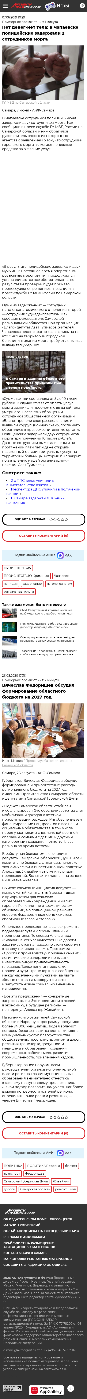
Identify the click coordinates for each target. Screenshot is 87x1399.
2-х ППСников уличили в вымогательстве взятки (30, 483)
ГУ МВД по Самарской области (26, 102)
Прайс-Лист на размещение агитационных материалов (29, 1245)
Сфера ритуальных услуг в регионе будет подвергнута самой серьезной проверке (47, 639)
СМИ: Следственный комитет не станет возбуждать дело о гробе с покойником (46, 612)
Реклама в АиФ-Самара (24, 1237)
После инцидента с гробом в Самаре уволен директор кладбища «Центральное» (49, 625)
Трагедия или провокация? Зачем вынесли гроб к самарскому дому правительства (48, 652)
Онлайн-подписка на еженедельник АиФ (41, 1231)
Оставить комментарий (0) (43, 536)
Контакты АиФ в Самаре (25, 1253)
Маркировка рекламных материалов (37, 1259)
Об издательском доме (24, 1219)
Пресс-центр (61, 1219)
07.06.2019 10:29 (13, 17)
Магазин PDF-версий (22, 1225)
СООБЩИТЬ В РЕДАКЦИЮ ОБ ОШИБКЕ (35, 1265)
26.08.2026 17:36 (14, 676)
